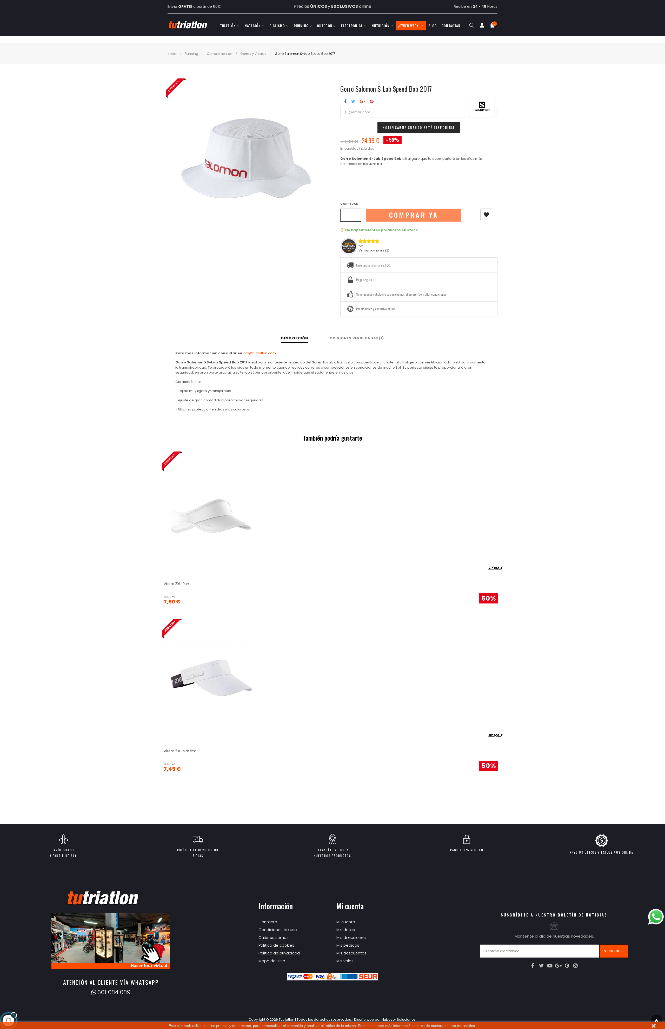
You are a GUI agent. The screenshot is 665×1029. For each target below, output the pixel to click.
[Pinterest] (567, 966)
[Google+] (558, 966)
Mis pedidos (347, 945)
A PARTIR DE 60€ (63, 856)
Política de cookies (276, 945)
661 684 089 (113, 992)
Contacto (267, 922)
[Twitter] (541, 966)
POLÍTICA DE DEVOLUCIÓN (197, 850)
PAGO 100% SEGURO (466, 850)
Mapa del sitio (271, 961)
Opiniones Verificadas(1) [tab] (357, 338)
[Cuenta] (482, 26)
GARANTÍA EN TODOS (332, 850)
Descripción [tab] (294, 338)
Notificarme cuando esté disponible (419, 127)
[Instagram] (576, 966)
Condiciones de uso (277, 929)
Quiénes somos (273, 937)
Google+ (362, 101)
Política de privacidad (279, 953)
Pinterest (372, 101)
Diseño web (364, 1019)
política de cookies (459, 1026)
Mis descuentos (351, 953)
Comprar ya (413, 215)
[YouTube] (550, 966)
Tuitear (353, 101)
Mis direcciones (351, 937)
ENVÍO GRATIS (63, 850)
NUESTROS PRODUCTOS (332, 856)
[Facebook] (533, 966)
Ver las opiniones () (373, 250)
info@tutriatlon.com (259, 353)
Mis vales (345, 961)
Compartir (345, 101)
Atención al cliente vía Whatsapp (111, 982)
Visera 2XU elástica (180, 751)
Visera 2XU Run (176, 583)
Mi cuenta (345, 922)
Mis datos (345, 929)
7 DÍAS (197, 856)
